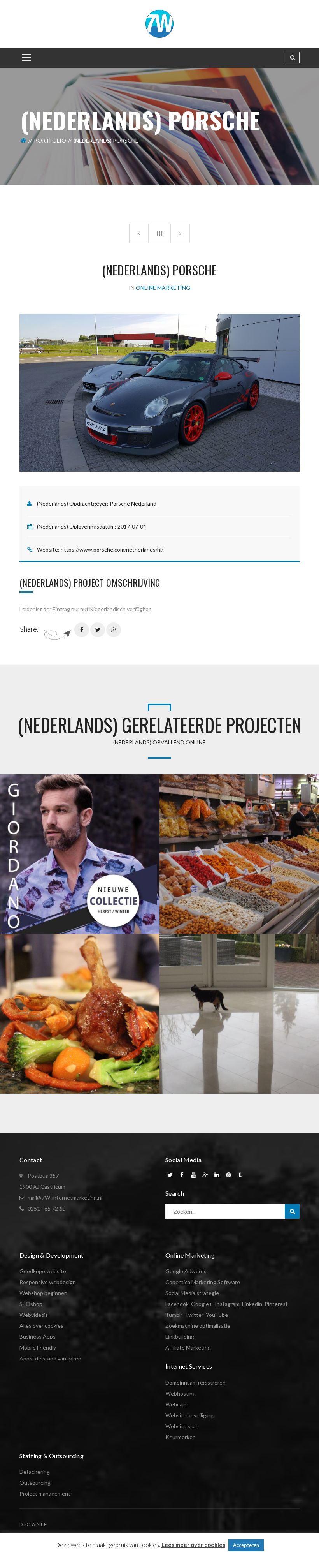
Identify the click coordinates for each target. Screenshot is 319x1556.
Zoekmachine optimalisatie (197, 1325)
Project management (44, 1493)
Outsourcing (35, 1482)
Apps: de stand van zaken (50, 1358)
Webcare (176, 1404)
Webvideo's (33, 1314)
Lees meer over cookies (193, 1544)
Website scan (182, 1426)
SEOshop (30, 1303)
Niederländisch (107, 609)
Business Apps (37, 1336)
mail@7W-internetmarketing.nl (65, 1197)
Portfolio (50, 140)
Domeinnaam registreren (195, 1382)
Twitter (194, 1314)
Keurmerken (180, 1437)
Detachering (34, 1471)
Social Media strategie (192, 1293)
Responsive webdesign (47, 1282)
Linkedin (252, 1303)
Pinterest (276, 1303)
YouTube (217, 1314)
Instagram (227, 1303)
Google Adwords (186, 1271)
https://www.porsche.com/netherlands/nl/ (112, 549)
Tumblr (173, 1314)
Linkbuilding (179, 1336)
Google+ (201, 1303)
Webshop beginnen (43, 1293)
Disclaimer (33, 1524)
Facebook (177, 1303)
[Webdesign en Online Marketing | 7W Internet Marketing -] (159, 23)
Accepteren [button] (246, 1545)
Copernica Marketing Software (202, 1282)
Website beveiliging (189, 1415)
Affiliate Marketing (188, 1347)
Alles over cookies (41, 1325)
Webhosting (180, 1393)
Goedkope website (42, 1271)
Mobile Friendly (37, 1347)
